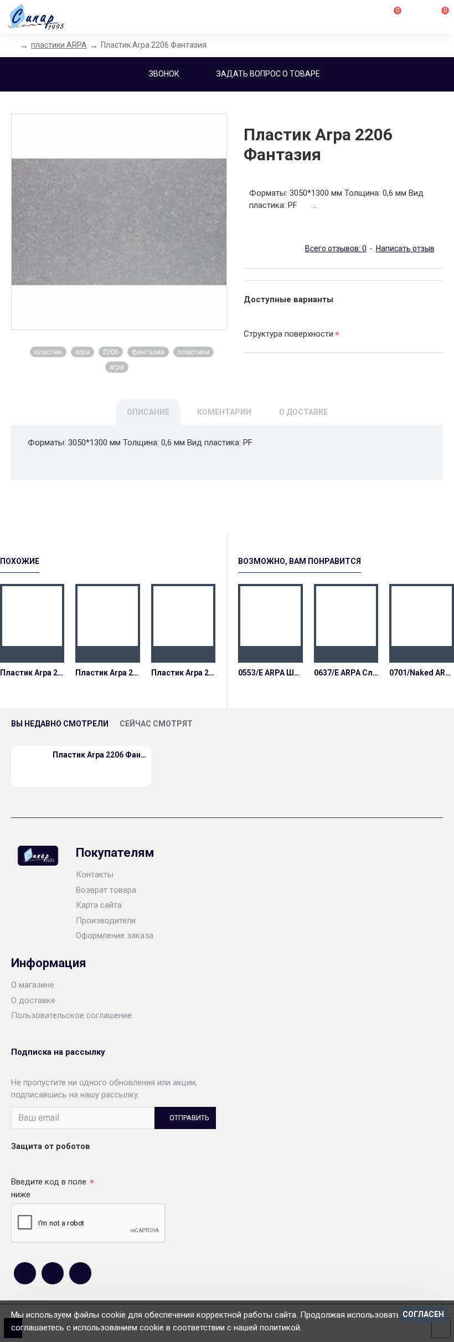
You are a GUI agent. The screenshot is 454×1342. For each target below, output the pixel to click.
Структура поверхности (288, 334)
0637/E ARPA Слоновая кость (346, 672)
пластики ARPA (59, 44)
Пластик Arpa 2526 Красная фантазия (107, 672)
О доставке (303, 412)
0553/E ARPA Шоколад (270, 672)
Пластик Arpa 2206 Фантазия (183, 672)
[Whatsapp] (53, 1273)
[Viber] (80, 1273)
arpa (82, 352)
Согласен (423, 1314)
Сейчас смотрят (156, 723)
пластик (48, 352)
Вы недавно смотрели (60, 723)
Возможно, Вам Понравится (299, 561)
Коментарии (224, 412)
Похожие (19, 561)
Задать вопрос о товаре (268, 73)
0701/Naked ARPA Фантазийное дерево (421, 672)
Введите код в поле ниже (48, 1188)
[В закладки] (32, 654)
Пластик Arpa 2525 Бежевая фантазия (32, 672)
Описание (148, 412)
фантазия (148, 352)
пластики (193, 352)
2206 (110, 352)
